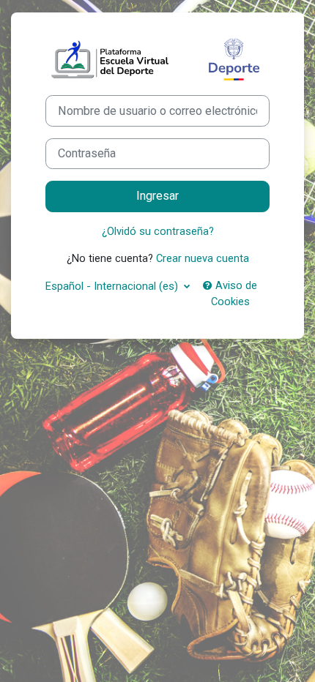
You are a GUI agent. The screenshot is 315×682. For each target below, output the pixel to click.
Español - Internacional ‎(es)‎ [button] (113, 286)
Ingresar (157, 196)
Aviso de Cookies (234, 293)
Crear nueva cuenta (202, 258)
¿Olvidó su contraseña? (158, 231)
